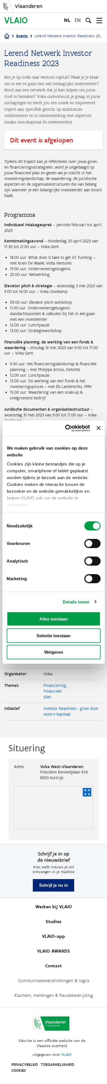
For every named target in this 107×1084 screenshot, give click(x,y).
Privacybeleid (24, 1064)
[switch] (92, 543)
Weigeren (53, 652)
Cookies (18, 1070)
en (78, 20)
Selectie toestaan (53, 635)
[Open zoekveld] (88, 20)
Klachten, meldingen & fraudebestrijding (54, 995)
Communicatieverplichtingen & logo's (53, 980)
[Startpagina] (6, 36)
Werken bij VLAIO (53, 906)
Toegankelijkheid (57, 1064)
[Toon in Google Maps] (87, 792)
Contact (53, 965)
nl (67, 20)
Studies (53, 921)
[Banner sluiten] (98, 428)
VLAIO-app (53, 936)
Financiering (55, 685)
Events (22, 35)
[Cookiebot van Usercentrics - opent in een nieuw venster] (67, 428)
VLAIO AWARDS (53, 951)
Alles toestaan (53, 619)
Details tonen (76, 601)
